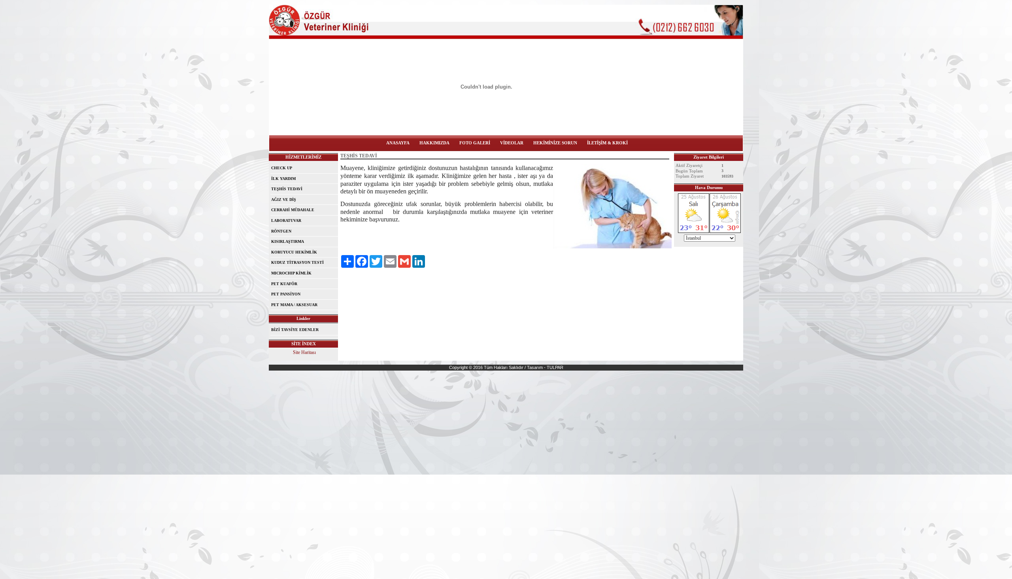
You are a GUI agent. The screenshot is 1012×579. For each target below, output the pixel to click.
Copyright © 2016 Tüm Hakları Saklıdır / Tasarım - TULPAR (506, 367)
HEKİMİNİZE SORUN (555, 142)
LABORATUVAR (286, 220)
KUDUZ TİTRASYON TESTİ (297, 262)
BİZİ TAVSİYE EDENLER (295, 329)
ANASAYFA (398, 142)
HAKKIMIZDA (434, 142)
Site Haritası (304, 352)
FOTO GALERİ (474, 142)
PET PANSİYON (285, 294)
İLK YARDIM (283, 178)
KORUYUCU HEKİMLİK (294, 252)
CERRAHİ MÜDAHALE (292, 210)
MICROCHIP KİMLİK (291, 273)
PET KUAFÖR (284, 284)
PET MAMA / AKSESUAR (294, 305)
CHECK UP (281, 168)
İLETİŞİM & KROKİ (607, 142)
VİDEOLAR (511, 142)
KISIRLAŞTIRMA (287, 241)
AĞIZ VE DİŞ (283, 199)
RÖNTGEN (281, 231)
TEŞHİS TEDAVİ (286, 189)
